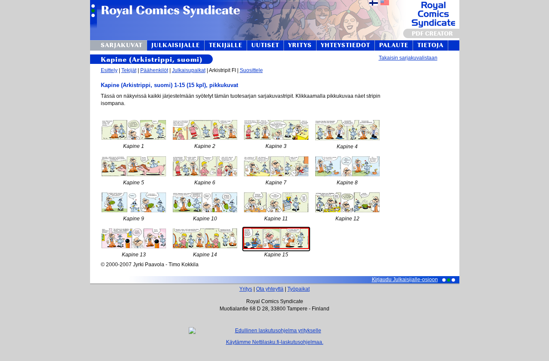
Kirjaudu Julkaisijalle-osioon (405, 280)
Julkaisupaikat (188, 70)
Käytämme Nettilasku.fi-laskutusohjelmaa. (274, 342)
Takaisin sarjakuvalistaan (408, 58)
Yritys (245, 289)
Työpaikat (298, 289)
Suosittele (251, 70)
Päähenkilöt (154, 70)
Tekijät (128, 70)
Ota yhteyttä (270, 289)
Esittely (109, 70)
